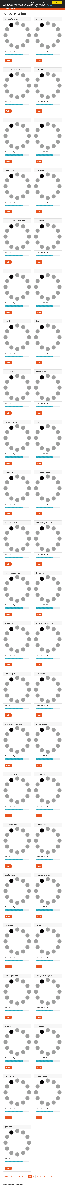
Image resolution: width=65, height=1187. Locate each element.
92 (44, 1176)
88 (30, 1176)
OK (57, 3)
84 (15, 1176)
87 (26, 1176)
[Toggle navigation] (60, 8)
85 (19, 1176)
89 (33, 1176)
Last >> (49, 1176)
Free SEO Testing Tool (10, 8)
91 (41, 1176)
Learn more (49, 6)
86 (23, 1176)
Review (8, 60)
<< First (6, 1176)
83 (12, 1176)
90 (37, 1176)
